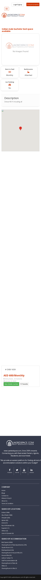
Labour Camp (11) (7, 558)
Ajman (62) (5, 520)
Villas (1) (4, 566)
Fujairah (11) (5, 528)
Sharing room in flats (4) (9, 563)
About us (4, 501)
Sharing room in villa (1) (9, 568)
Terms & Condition (7, 503)
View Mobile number (11, 384)
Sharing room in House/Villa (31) (12, 553)
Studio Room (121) (7, 547)
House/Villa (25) (6, 555)
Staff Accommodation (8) (9, 560)
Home (3, 490)
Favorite (25, 384)
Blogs (3, 493)
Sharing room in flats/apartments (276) (14, 545)
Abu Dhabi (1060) (7, 515)
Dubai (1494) (5, 512)
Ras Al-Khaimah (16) (8, 525)
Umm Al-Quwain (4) (7, 533)
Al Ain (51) (5, 523)
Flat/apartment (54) (8, 550)
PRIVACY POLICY (7, 498)
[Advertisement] (20, 171)
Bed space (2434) (7, 542)
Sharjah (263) (6, 518)
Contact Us (5, 496)
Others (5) (5, 531)
